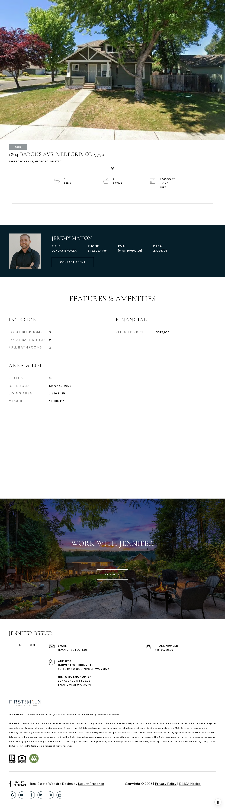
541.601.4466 (97, 250)
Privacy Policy (165, 784)
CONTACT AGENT (73, 261)
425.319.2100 (164, 649)
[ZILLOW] (59, 794)
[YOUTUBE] (21, 794)
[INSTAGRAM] (50, 794)
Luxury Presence (91, 784)
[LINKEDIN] (40, 794)
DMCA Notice (190, 784)
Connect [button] (112, 574)
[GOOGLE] (12, 794)
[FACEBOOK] (31, 794)
